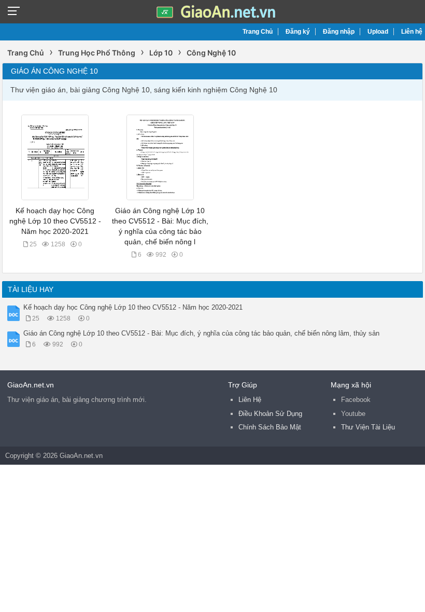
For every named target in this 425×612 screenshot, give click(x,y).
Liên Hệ (249, 400)
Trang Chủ (258, 31)
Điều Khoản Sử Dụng (270, 414)
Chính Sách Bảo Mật (269, 427)
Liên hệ (411, 31)
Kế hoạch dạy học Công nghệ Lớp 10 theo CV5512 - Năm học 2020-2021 (55, 220)
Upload (377, 31)
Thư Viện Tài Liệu (368, 427)
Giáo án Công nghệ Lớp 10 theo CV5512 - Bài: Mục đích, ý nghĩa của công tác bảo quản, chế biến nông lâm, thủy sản (201, 333)
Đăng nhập (339, 31)
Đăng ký (298, 31)
